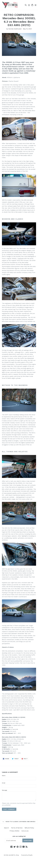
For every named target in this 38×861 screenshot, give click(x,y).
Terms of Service (16, 828)
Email (3, 783)
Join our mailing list (19, 836)
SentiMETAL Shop (14, 855)
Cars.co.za (24, 831)
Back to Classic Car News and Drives (20, 821)
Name (3, 775)
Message (4, 790)
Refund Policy (29, 828)
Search (6, 828)
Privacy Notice (14, 831)
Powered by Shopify (26, 855)
